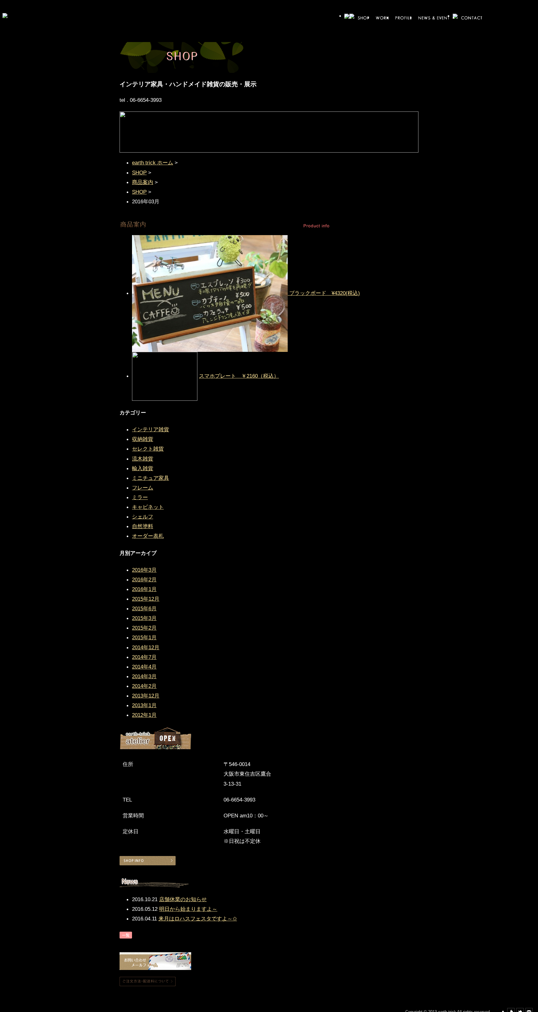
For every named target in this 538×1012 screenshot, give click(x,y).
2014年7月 (144, 657)
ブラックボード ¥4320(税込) (324, 293)
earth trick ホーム (152, 162)
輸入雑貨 (142, 468)
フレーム (142, 488)
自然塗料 (142, 526)
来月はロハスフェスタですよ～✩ (197, 918)
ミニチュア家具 (150, 478)
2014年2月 (144, 686)
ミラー (140, 497)
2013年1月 (144, 705)
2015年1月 (144, 637)
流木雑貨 (142, 459)
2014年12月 (145, 647)
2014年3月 (144, 676)
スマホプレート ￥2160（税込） (239, 376)
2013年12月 (145, 696)
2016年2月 (144, 579)
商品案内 (142, 182)
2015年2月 (144, 628)
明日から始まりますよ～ (188, 909)
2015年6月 (144, 608)
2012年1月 (144, 715)
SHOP (139, 172)
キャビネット (148, 507)
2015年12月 (145, 599)
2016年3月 (144, 570)
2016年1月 (144, 589)
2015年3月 (144, 618)
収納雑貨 (142, 439)
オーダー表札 (148, 536)
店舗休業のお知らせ (183, 899)
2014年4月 (144, 667)
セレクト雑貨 (148, 449)
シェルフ (142, 516)
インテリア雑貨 (150, 429)
